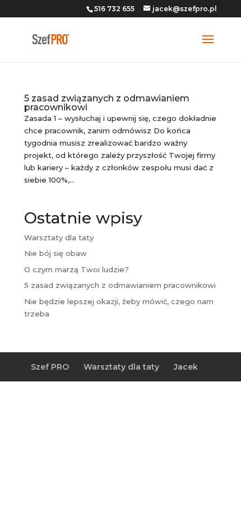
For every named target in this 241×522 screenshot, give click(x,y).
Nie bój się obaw (55, 253)
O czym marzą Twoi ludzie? (76, 269)
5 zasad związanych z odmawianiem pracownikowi (106, 103)
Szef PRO (50, 367)
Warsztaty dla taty (59, 237)
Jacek (186, 367)
